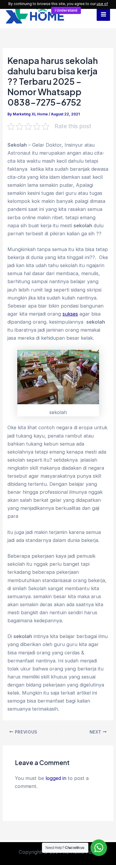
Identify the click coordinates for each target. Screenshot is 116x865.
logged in (56, 778)
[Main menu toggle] (103, 14)
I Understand (66, 10)
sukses (70, 314)
